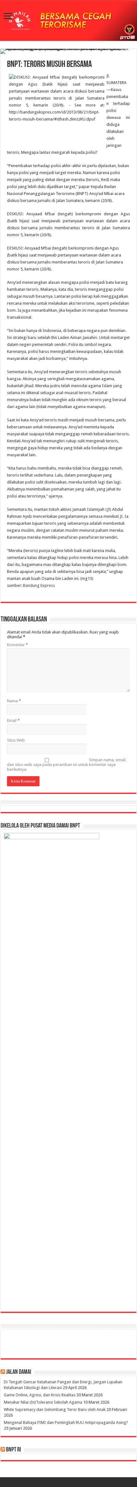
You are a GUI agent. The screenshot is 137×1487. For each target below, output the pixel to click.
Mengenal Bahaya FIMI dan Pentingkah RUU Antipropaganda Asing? (66, 1422)
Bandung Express (38, 585)
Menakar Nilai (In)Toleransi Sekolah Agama (43, 1402)
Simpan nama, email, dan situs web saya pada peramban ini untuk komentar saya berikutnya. (66, 764)
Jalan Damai (18, 1372)
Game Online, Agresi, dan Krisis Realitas (40, 1395)
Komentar (17, 644)
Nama (14, 700)
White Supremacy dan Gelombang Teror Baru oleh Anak (54, 1409)
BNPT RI (13, 1450)
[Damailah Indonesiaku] (68, 21)
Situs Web (16, 740)
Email (13, 720)
